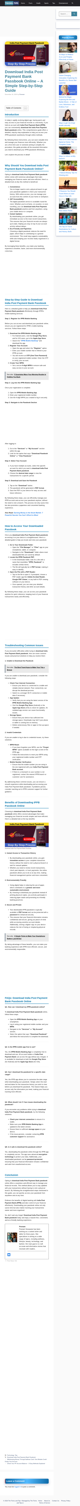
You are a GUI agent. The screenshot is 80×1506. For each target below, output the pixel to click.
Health (38, 3)
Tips (53, 3)
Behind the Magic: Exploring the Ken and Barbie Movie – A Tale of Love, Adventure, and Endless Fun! (67, 102)
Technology (10, 1455)
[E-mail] (8, 1255)
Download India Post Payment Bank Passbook (21, 1457)
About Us (47, 1501)
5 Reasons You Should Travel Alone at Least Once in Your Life (67, 193)
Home (23, 3)
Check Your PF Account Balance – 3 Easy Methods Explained (26, 1463)
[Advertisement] (27, 22)
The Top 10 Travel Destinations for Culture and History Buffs (67, 229)
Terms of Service (44, 1503)
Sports (46, 3)
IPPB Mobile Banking (29, 341)
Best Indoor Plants (65, 211)
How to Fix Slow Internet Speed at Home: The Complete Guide (68, 142)
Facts (30, 3)
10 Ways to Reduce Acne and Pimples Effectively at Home (66, 57)
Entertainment (63, 3)
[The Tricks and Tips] (12, 3)
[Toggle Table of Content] (24, 108)
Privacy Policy (65, 1501)
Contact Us (55, 1501)
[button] (72, 3)
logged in (17, 1487)
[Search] (74, 14)
